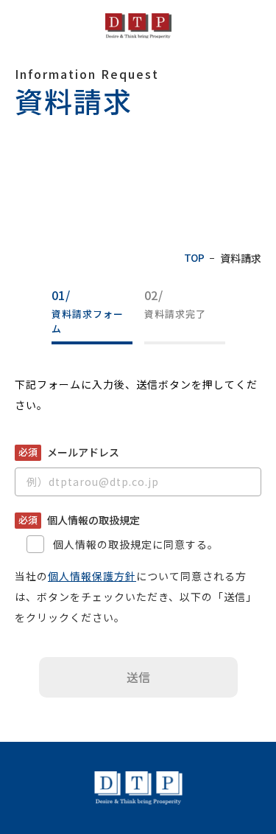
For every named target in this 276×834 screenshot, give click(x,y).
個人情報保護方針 (92, 576)
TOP (194, 258)
